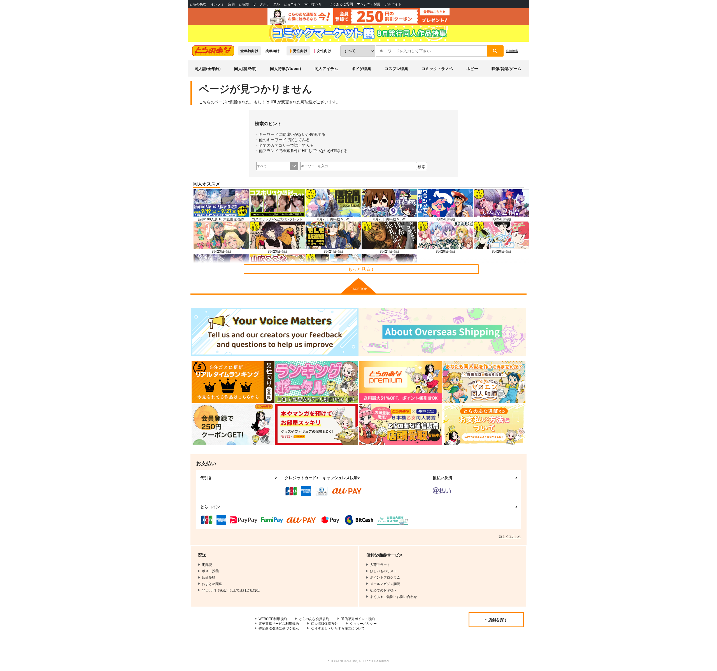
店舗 (231, 4)
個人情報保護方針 (324, 623)
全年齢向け (249, 50)
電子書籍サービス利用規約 (279, 623)
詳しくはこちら (510, 536)
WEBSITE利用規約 (273, 618)
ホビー (472, 68)
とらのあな (198, 4)
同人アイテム (326, 68)
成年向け (272, 50)
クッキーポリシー (363, 623)
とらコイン (292, 4)
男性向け (300, 50)
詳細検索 (512, 50)
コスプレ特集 (396, 68)
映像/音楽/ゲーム (506, 68)
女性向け (324, 50)
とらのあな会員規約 (314, 618)
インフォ (217, 4)
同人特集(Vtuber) (285, 68)
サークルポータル (266, 4)
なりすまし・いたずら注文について (338, 628)
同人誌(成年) (245, 68)
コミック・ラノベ (437, 68)
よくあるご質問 (341, 4)
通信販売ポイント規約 (358, 618)
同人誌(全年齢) (207, 68)
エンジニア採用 (368, 4)
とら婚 (244, 4)
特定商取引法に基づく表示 (279, 628)
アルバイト (393, 4)
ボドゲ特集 (361, 68)
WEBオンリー (314, 4)
